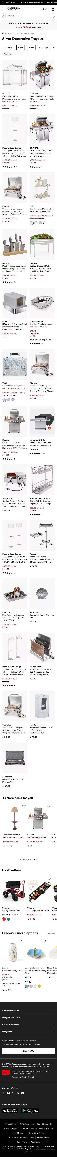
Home (9, 33)
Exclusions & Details (19, 1077)
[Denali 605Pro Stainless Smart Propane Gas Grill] (42, 421)
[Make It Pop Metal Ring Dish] (35, 952)
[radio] (32, 223)
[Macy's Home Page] (13, 9)
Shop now (36, 27)
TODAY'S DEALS (9, 3)
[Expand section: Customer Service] (28, 1010)
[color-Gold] (36, 222)
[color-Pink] (8, 399)
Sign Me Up (28, 1051)
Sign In (46, 9)
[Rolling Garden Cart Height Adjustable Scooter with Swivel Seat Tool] (14, 891)
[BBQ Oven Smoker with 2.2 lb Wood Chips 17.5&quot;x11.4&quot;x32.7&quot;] (42, 706)
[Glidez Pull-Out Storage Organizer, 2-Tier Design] (42, 479)
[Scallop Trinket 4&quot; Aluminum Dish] (42, 593)
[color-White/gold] (35, 986)
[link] (14, 101)
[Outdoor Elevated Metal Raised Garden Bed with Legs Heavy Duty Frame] (42, 244)
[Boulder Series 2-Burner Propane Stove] (14, 758)
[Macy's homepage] (3, 34)
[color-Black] (44, 222)
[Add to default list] (24, 806)
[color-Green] (8, 919)
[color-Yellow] (39, 986)
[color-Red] (4, 919)
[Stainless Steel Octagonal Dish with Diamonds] (42, 303)
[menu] (3, 9)
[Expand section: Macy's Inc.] (28, 1031)
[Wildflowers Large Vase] (13, 952)
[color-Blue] (26, 986)
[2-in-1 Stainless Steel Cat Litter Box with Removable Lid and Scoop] (14, 303)
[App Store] (10, 1110)
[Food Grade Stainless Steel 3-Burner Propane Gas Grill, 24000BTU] (42, 75)
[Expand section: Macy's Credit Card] (28, 1017)
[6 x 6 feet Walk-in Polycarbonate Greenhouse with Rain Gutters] (14, 75)
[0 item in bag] (53, 9)
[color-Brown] (40, 222)
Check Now (32, 1077)
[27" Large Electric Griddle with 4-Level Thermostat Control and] (39, 891)
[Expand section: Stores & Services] (28, 1024)
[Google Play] (30, 1110)
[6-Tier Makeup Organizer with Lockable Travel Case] (14, 364)
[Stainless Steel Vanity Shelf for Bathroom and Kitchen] (42, 187)
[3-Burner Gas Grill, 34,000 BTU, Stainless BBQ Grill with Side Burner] (42, 129)
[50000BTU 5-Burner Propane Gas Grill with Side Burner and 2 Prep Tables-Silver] (14, 421)
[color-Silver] (31, 222)
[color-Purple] (13, 399)
